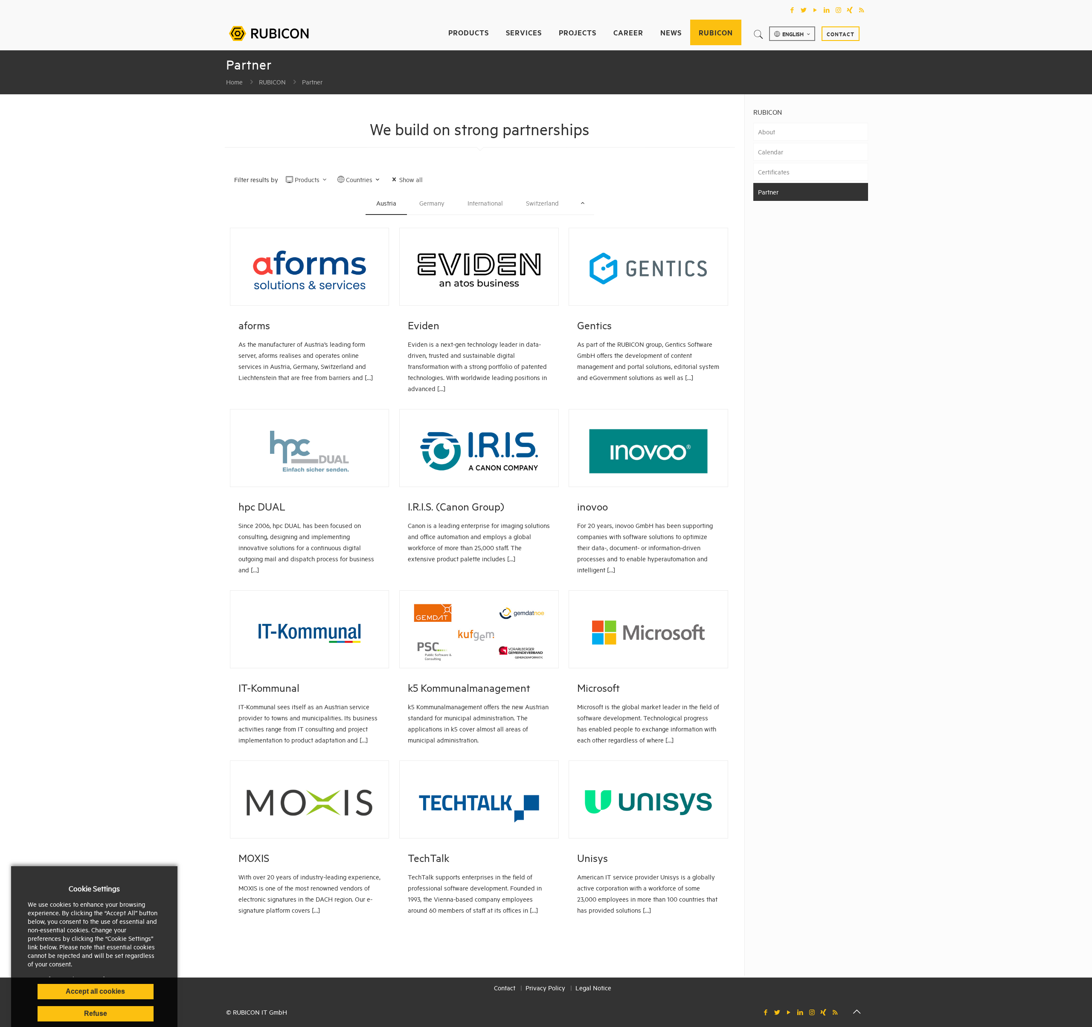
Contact (840, 33)
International (485, 203)
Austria (386, 203)
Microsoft (598, 687)
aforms (254, 325)
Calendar (770, 152)
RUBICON (272, 82)
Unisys (592, 857)
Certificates (774, 172)
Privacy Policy (545, 987)
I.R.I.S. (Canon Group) (456, 506)
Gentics (594, 325)
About (766, 132)
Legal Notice (593, 987)
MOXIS (253, 857)
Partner (312, 82)
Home (234, 82)
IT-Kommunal (268, 687)
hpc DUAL (261, 506)
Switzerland (542, 203)
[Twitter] (803, 10)
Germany (431, 203)
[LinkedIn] (826, 10)
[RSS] (861, 10)
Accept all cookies (95, 991)
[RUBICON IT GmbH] (268, 32)
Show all (411, 179)
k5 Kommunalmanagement (469, 687)
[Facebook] (792, 10)
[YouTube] (815, 10)
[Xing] (849, 10)
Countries (359, 179)
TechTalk (428, 857)
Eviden (423, 325)
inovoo (592, 506)
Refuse (95, 1013)
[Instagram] (838, 10)
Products (307, 179)
